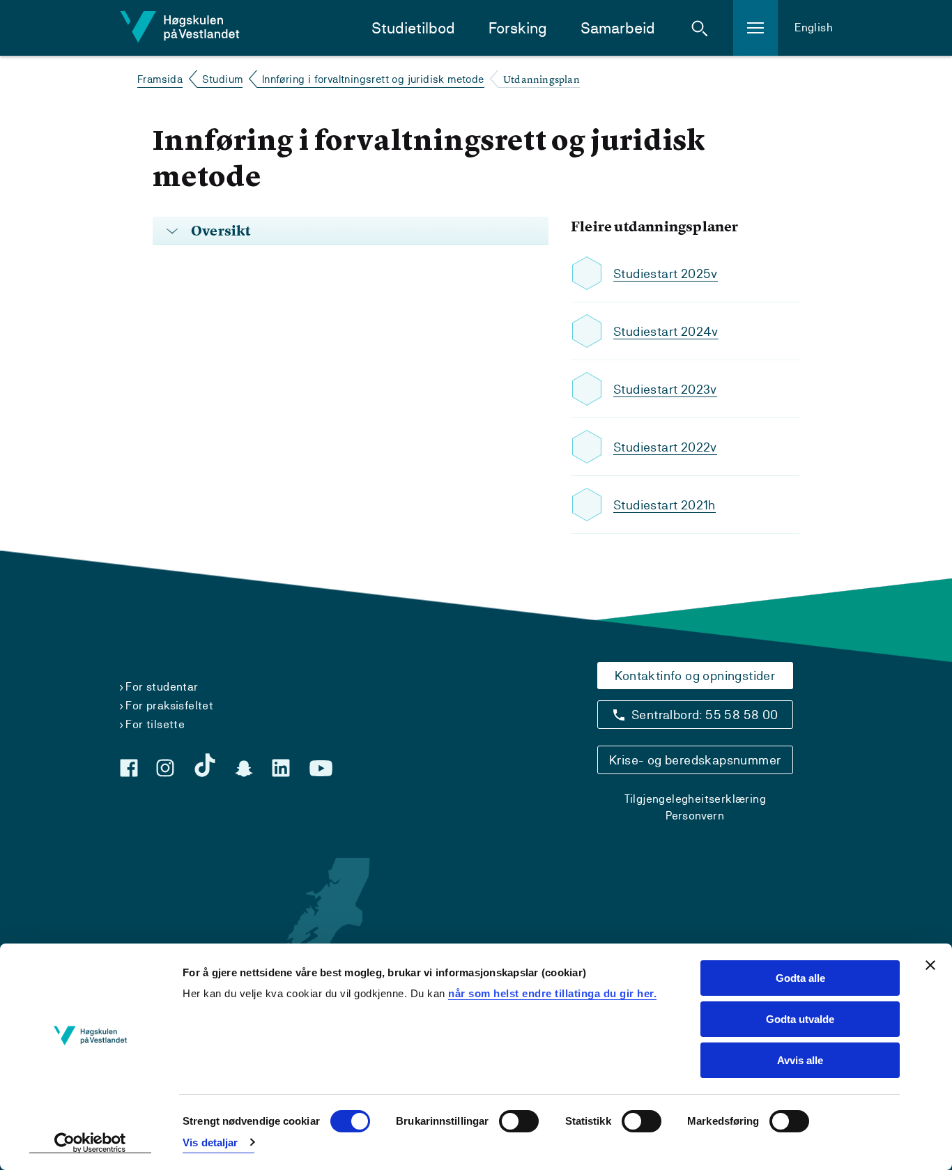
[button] (699, 28)
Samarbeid (618, 28)
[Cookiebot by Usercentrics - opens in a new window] (90, 1142)
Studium (222, 79)
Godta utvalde (800, 1019)
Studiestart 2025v (665, 273)
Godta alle (800, 978)
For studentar (161, 686)
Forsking (518, 28)
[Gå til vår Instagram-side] (165, 768)
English (813, 27)
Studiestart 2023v (665, 389)
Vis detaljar (210, 1142)
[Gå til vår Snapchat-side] (244, 768)
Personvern (695, 815)
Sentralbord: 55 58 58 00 (704, 714)
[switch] (519, 1121)
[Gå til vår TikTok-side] (204, 765)
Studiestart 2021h (664, 505)
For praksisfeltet (169, 705)
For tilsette (155, 724)
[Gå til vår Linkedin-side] (281, 768)
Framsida (160, 79)
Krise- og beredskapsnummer (695, 760)
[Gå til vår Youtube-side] (321, 768)
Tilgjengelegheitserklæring (695, 799)
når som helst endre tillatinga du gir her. (552, 993)
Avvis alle (800, 1060)
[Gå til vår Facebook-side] (129, 768)
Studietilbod (413, 28)
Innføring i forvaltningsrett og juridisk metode (373, 79)
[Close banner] (930, 965)
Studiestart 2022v (665, 447)
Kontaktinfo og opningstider (695, 675)
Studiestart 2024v (666, 331)
